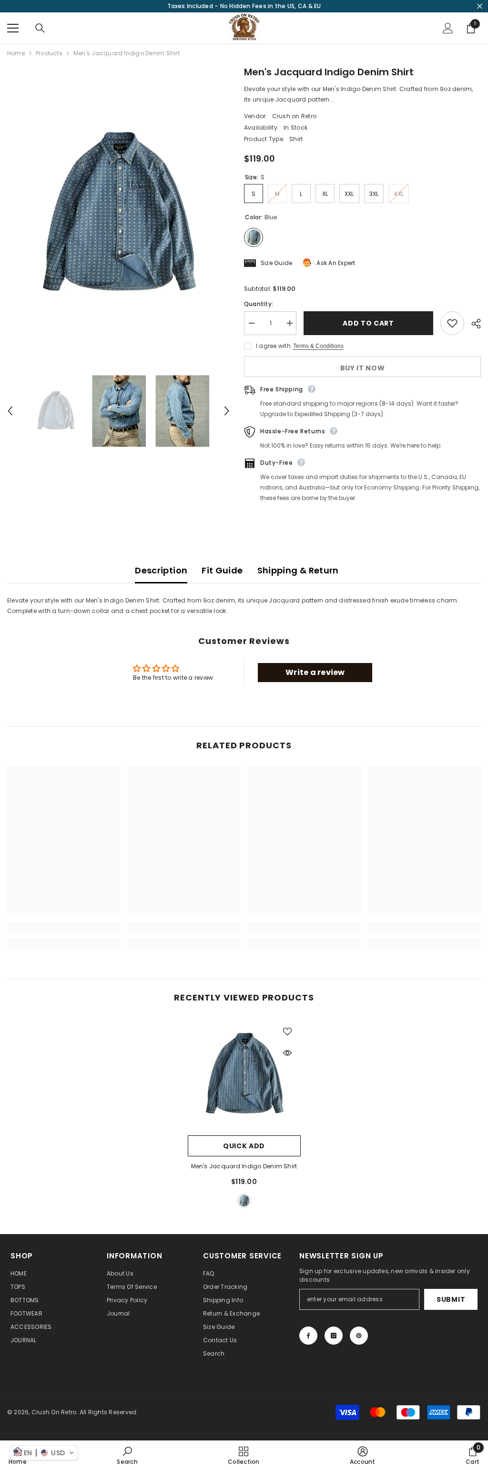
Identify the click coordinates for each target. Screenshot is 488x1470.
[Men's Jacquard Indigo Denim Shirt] (244, 1074)
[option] (118, 213)
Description (161, 570)
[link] (63, 927)
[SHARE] (472, 323)
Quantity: (258, 304)
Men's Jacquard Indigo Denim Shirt (244, 1166)
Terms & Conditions (318, 346)
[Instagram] (334, 1336)
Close (479, 6)
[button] (10, 411)
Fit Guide (222, 570)
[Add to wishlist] (452, 323)
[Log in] (448, 28)
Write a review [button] (315, 672)
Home (16, 53)
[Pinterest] (359, 1336)
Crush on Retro (294, 116)
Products (49, 53)
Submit (451, 1299)
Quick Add (244, 1146)
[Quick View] (287, 1053)
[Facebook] (308, 1336)
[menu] (13, 28)
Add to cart (367, 323)
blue (244, 1201)
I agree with (273, 346)
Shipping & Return (298, 570)
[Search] (40, 28)
